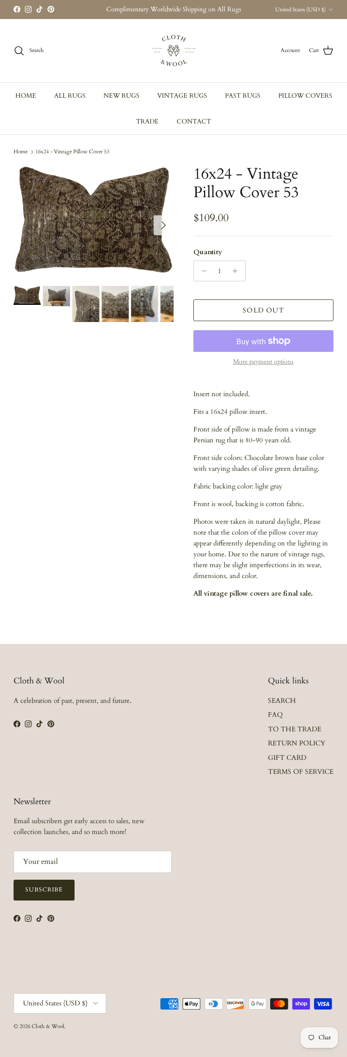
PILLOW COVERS (305, 95)
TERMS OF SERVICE (300, 771)
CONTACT (194, 121)
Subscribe (44, 890)
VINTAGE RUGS (182, 95)
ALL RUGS (69, 95)
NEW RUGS (121, 95)
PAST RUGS (242, 95)
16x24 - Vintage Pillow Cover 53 (72, 151)
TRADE (147, 121)
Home (21, 151)
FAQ (275, 714)
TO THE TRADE (294, 729)
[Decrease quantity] (202, 271)
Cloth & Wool (48, 1026)
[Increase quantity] (237, 271)
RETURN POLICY (296, 743)
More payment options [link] (263, 362)
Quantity (207, 251)
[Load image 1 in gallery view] (94, 221)
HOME (25, 95)
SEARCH (282, 700)
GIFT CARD (287, 757)
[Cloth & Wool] (173, 50)
